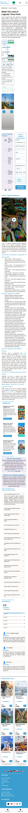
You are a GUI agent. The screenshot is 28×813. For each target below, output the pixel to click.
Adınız (16, 152)
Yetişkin (16, 172)
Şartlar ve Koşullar (5, 781)
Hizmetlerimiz (4, 780)
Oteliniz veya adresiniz (20, 146)
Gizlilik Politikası (5, 785)
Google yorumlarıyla (10, 391)
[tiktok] (17, 804)
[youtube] (11, 804)
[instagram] (14, 804)
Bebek (24, 172)
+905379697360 (4, 3)
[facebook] (20, 804)
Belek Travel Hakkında (6, 778)
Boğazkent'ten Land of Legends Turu (8, 407)
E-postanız (17, 158)
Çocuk (20, 172)
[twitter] (8, 804)
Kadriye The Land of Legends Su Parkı (8, 424)
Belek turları (4, 8)
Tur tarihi (17, 139)
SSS (2, 783)
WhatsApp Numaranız (20, 165)
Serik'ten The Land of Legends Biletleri (8, 441)
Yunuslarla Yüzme (22, 354)
